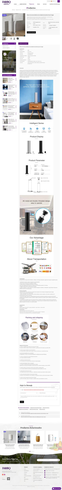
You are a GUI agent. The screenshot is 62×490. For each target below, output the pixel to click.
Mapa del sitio (26, 479)
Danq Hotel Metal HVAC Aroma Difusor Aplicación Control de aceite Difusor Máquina (11, 127)
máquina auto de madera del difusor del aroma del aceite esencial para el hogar (24, 445)
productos (25, 472)
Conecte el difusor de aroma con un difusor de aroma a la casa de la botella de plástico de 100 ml (11, 100)
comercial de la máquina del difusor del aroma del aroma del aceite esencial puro (9, 445)
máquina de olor (18, 9)
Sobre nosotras (26, 470)
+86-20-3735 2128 (51, 470)
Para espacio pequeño (25, 9)
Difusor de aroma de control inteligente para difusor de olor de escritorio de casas (11, 113)
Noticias (45, 4)
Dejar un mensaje (57, 488)
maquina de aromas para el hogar (36, 407)
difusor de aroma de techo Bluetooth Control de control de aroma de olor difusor (11, 106)
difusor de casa (42, 409)
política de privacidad (47, 485)
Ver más (9, 82)
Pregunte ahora (31, 32)
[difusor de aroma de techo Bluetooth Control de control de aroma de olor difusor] (5, 107)
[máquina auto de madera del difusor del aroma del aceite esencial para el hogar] (24, 437)
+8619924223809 (54, 474)
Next (59, 439)
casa (25, 469)
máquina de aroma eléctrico (23, 409)
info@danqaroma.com (55, 472)
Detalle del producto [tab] (23, 43)
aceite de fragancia (6, 47)
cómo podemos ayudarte (8, 58)
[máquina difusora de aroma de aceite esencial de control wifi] (38, 437)
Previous (3, 439)
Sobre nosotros (23, 4)
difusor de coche (35, 470)
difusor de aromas (46, 407)
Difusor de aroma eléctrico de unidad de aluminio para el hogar (34, 389)
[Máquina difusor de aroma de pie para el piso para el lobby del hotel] (5, 121)
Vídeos (38, 4)
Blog (24, 477)
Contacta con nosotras (55, 4)
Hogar (15, 4)
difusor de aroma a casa (34, 409)
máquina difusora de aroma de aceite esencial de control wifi (38, 445)
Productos (32, 4)
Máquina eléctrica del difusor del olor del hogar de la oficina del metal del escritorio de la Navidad (52, 445)
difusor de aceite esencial (37, 475)
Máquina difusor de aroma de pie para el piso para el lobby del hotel (11, 120)
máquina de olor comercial (37, 478)
